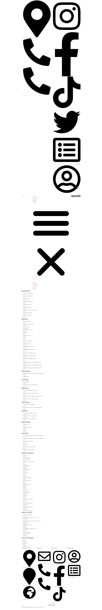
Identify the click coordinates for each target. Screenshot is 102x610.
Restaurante (35, 197)
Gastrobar (35, 196)
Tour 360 (34, 200)
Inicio (34, 195)
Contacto (34, 202)
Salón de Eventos (36, 198)
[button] (51, 242)
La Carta (34, 199)
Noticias (34, 201)
